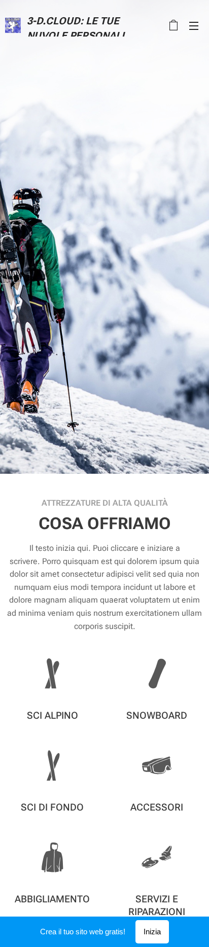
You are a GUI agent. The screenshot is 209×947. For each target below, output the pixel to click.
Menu (194, 25)
